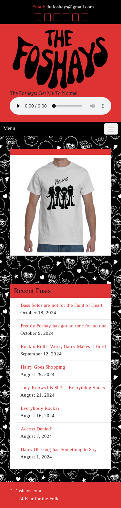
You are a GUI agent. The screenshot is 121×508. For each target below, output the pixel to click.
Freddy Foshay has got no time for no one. (64, 325)
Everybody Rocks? (40, 408)
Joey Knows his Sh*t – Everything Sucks (63, 387)
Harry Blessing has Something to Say (59, 449)
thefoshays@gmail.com (70, 6)
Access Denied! (37, 428)
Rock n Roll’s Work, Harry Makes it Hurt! (63, 346)
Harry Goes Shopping (43, 367)
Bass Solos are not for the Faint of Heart (61, 305)
